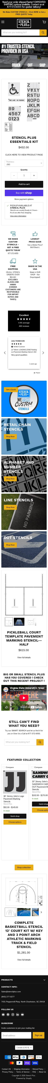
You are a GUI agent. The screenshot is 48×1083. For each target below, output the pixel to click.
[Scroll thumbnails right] (41, 912)
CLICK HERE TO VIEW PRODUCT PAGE (24, 155)
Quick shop (14, 816)
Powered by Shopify (24, 1078)
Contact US (6, 1069)
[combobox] (20, 32)
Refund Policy (38, 1069)
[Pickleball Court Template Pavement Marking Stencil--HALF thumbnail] (9, 621)
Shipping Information (22, 1069)
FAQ (34, 1072)
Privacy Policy (7, 1072)
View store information (18, 216)
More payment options (24, 199)
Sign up (38, 1035)
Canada (23, 1048)
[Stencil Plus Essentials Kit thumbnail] (8, 127)
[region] (24, 353)
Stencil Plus (7, 804)
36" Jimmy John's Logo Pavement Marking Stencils (13, 799)
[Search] (43, 32)
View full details (24, 657)
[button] (5, 353)
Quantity (24, 170)
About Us (42, 1072)
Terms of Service (22, 1072)
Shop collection (24, 867)
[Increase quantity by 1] (34, 175)
